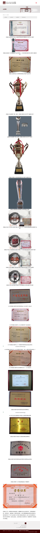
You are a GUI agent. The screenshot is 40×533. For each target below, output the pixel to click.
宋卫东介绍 (23, 17)
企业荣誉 (17, 17)
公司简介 (5, 17)
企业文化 (11, 17)
